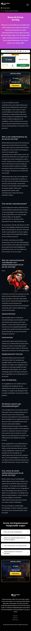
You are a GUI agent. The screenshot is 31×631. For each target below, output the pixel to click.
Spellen (15, 617)
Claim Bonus (15, 85)
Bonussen (15, 619)
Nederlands (6, 8)
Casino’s (15, 615)
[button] (15, 83)
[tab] (15, 532)
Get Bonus (23, 65)
